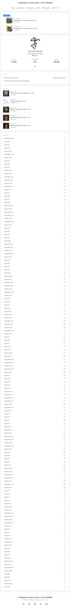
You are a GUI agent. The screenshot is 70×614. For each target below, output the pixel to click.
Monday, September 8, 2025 (18, 101)
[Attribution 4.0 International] (29, 604)
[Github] (35, 66)
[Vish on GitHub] (46, 604)
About (53, 8)
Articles (38, 8)
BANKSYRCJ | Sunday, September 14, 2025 (22, 93)
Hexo (42, 599)
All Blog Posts (46, 8)
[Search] (58, 8)
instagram (17, 22)
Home (13, 8)
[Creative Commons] (23, 604)
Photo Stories (20, 8)
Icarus (46, 599)
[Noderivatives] (41, 604)
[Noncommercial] (35, 604)
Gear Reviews (30, 8)
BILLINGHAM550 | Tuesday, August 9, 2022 (26, 28)
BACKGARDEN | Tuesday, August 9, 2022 (25, 20)
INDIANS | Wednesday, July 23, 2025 (20, 109)
